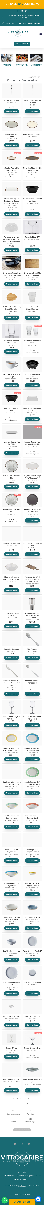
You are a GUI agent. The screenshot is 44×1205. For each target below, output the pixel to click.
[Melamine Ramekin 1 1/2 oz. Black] (32, 189)
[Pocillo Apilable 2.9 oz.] (11, 1007)
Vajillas (7, 64)
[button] (40, 34)
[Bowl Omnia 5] (11, 1070)
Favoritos (30, 1114)
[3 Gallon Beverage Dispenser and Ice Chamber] (32, 603)
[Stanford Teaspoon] (32, 671)
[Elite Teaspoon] (32, 639)
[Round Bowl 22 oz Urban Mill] (32, 534)
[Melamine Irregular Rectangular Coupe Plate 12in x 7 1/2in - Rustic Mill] (11, 189)
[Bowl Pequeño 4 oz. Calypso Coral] (32, 806)
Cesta (13, 1122)
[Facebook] (15, 1144)
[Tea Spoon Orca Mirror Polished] (32, 91)
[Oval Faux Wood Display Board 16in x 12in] (11, 297)
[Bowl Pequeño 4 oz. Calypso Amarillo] (32, 874)
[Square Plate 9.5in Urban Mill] (11, 603)
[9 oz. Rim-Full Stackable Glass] (32, 297)
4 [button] (27, 1103)
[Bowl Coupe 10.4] (32, 907)
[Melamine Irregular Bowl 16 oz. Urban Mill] (11, 567)
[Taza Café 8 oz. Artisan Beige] (11, 365)
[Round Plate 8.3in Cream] (11, 125)
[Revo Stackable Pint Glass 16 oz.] (11, 331)
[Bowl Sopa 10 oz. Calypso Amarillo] (32, 840)
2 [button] (20, 1103)
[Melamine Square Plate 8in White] (11, 432)
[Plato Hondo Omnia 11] (32, 1070)
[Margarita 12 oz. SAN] (32, 227)
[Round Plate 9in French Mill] (11, 466)
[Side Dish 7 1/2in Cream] (32, 125)
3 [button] (23, 1103)
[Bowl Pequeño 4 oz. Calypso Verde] (11, 806)
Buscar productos (13, 1114)
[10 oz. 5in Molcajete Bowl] (32, 365)
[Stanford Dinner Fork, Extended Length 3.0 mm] (11, 671)
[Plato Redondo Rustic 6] (32, 973)
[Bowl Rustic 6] (11, 941)
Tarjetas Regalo (30, 1122)
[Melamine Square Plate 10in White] (32, 398)
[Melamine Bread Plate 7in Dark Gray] (32, 500)
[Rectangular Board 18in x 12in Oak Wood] (32, 263)
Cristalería (21, 64)
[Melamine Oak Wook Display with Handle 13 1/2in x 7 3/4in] (32, 567)
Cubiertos (36, 64)
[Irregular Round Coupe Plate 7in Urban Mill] (32, 466)
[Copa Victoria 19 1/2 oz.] (32, 707)
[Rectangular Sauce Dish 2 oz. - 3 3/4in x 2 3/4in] (11, 263)
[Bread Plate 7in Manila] (11, 534)
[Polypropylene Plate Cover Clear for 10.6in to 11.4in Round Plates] (11, 227)
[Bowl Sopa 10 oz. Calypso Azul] (11, 840)
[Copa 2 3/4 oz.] (11, 1038)
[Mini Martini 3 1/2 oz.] (32, 1007)
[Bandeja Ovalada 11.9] (11, 738)
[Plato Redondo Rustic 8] (32, 941)
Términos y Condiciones (22, 1195)
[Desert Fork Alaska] (11, 91)
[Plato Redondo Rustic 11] (11, 973)
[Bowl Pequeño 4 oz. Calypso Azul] (11, 874)
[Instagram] (22, 1144)
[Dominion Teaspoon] (11, 639)
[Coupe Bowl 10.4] (11, 907)
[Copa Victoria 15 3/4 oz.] (11, 707)
